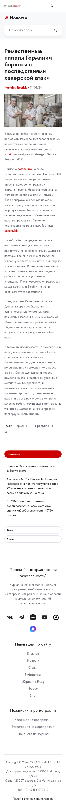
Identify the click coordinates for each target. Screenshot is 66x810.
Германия (21, 426)
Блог (33, 695)
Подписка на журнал (33, 734)
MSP (11, 154)
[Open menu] (60, 6)
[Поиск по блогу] (55, 30)
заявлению (25, 169)
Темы (10, 530)
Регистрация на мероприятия (33, 726)
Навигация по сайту (33, 644)
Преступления (44, 426)
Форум (33, 688)
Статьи (33, 667)
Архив (10, 539)
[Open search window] (52, 6)
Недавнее (13, 454)
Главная (33, 653)
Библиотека (33, 674)
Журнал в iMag (33, 681)
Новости (33, 660)
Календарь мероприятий (33, 719)
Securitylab (11, 231)
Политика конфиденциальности (33, 799)
